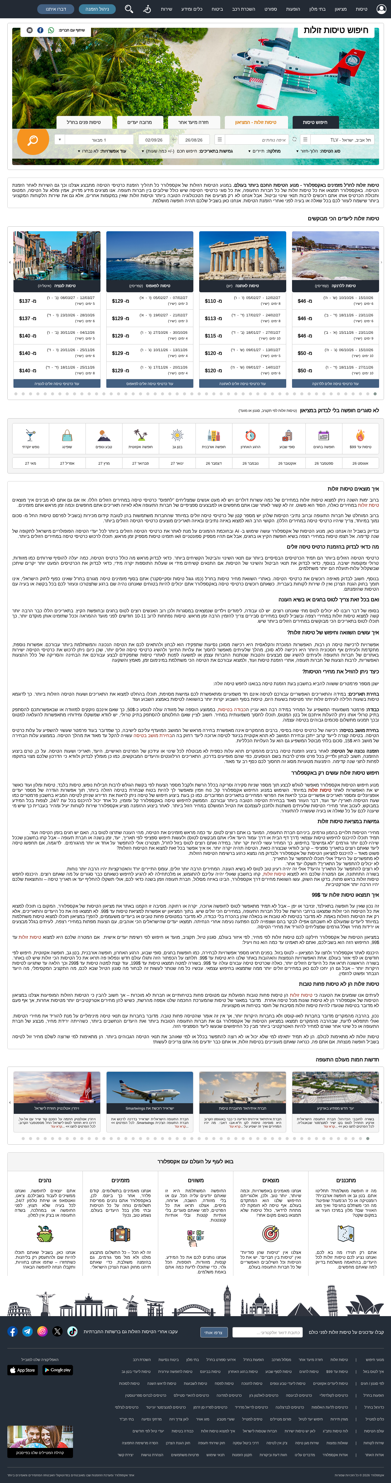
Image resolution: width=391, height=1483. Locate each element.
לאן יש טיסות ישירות (300, 1431)
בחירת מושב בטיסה (152, 735)
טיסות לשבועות (195, 1383)
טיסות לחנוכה (251, 1383)
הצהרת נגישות (152, 1455)
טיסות (361, 9)
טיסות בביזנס (210, 1372)
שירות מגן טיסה (307, 1443)
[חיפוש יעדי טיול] (128, 9)
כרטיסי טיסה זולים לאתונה (239, 384)
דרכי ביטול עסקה (246, 1443)
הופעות (293, 9)
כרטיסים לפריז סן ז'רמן (210, 1407)
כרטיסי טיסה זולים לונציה (54, 384)
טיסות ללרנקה (344, 285)
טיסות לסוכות (129, 1383)
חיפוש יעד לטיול (311, 1419)
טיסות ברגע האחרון (243, 1372)
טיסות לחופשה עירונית (175, 1372)
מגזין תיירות (339, 1419)
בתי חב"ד (126, 1419)
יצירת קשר (125, 1455)
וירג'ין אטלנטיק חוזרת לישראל (57, 1108)
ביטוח (217, 9)
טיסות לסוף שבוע (278, 1372)
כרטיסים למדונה (229, 1395)
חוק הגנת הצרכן (178, 1443)
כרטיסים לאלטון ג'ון (263, 1395)
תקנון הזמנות (242, 1455)
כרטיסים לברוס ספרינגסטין (145, 1395)
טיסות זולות (274, 873)
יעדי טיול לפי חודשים (148, 1431)
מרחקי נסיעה (151, 1419)
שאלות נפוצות (337, 1443)
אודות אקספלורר (335, 1455)
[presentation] (381, 262)
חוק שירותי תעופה (211, 1443)
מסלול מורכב (281, 1360)
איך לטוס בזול (373, 1372)
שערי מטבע (226, 1419)
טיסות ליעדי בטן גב (136, 1372)
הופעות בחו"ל (253, 1360)
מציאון (341, 9)
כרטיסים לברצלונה (290, 1407)
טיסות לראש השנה (161, 1383)
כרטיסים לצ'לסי (126, 1407)
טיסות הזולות (140, 1331)
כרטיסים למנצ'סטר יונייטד (166, 1407)
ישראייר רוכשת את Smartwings (150, 1108)
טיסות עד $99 (337, 1372)
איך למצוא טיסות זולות (218, 1431)
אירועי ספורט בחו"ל (221, 1360)
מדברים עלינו (305, 1455)
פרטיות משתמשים (185, 1455)
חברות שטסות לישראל (260, 1431)
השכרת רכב (243, 9)
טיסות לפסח (224, 1383)
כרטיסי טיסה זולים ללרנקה (332, 384)
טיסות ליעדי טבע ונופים (287, 1383)
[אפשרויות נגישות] (146, 9)
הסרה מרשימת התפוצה (140, 1443)
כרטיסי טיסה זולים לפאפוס (146, 384)
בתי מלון (317, 9)
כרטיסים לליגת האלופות (330, 1407)
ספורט (271, 9)
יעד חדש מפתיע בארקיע (335, 1108)
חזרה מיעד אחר (311, 1360)
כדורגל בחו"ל (374, 1407)
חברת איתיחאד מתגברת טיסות (242, 1108)
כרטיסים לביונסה (299, 1395)
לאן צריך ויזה (178, 1419)
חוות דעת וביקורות (273, 1455)
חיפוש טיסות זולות (336, 30)
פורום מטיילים (280, 1419)
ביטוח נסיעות (169, 1360)
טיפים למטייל (252, 1419)
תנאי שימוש (215, 1455)
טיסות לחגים (309, 1372)
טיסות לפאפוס (158, 285)
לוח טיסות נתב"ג (335, 1431)
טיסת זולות (368, 505)
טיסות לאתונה (247, 285)
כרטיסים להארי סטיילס (191, 1395)
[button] (375, 394)
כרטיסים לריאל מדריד (251, 1407)
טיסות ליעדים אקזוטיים (330, 1383)
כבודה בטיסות (232, 709)
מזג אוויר (202, 1419)
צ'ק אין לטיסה (276, 1443)
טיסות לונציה (64, 285)
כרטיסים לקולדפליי (334, 1395)
